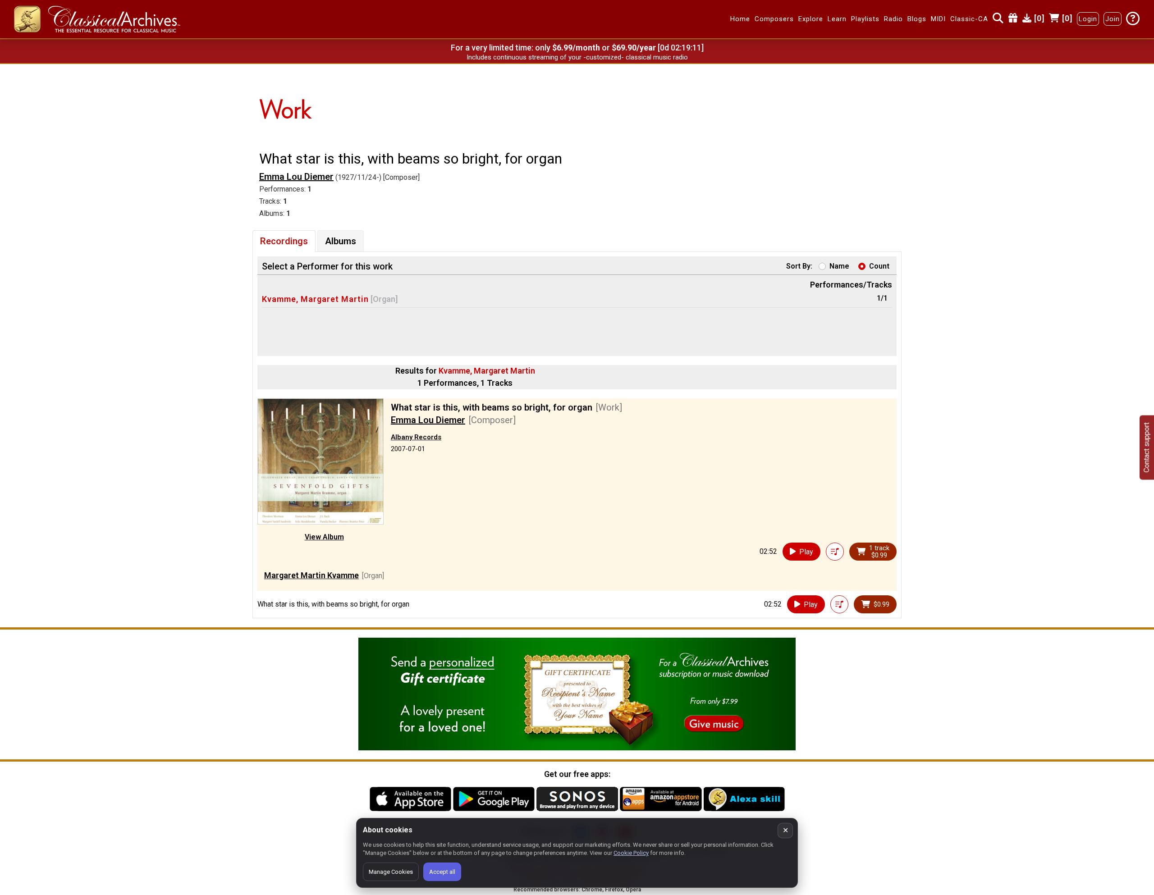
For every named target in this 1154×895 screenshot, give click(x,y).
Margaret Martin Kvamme (311, 575)
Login (1088, 19)
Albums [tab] (340, 241)
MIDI (938, 19)
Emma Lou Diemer (296, 176)
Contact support (1146, 448)
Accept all (442, 871)
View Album (324, 537)
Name (839, 266)
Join (1112, 19)
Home (740, 19)
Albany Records (416, 437)
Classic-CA (969, 19)
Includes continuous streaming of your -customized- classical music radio (577, 57)
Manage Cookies (391, 871)
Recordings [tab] (284, 241)
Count (879, 266)
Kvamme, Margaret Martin (315, 299)
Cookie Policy (631, 852)
